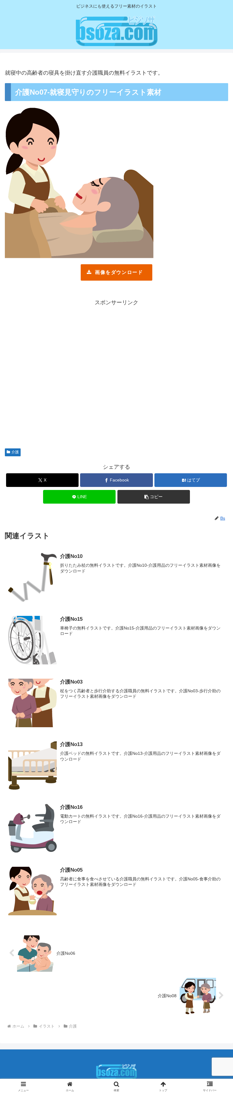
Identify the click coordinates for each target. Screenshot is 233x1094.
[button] (153, 497)
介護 (15, 452)
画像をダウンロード (119, 272)
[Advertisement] (116, 374)
